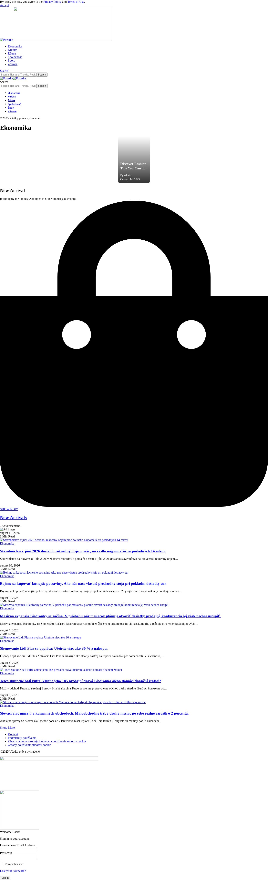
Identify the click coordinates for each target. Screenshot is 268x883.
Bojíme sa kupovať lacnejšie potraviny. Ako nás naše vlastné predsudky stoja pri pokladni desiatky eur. (83, 583)
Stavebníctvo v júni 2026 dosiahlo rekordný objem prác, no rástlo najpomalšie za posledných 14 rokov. (83, 551)
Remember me (13, 864)
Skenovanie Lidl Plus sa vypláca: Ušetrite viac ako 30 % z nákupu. (54, 648)
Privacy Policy (52, 1)
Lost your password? (13, 870)
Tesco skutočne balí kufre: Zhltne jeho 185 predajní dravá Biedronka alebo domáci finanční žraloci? (80, 681)
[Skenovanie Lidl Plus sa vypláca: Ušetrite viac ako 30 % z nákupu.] (40, 637)
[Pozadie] (13, 78)
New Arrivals (13, 517)
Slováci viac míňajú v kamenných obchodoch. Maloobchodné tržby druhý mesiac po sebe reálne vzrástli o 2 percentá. (94, 713)
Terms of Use (75, 1)
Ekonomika (7, 543)
